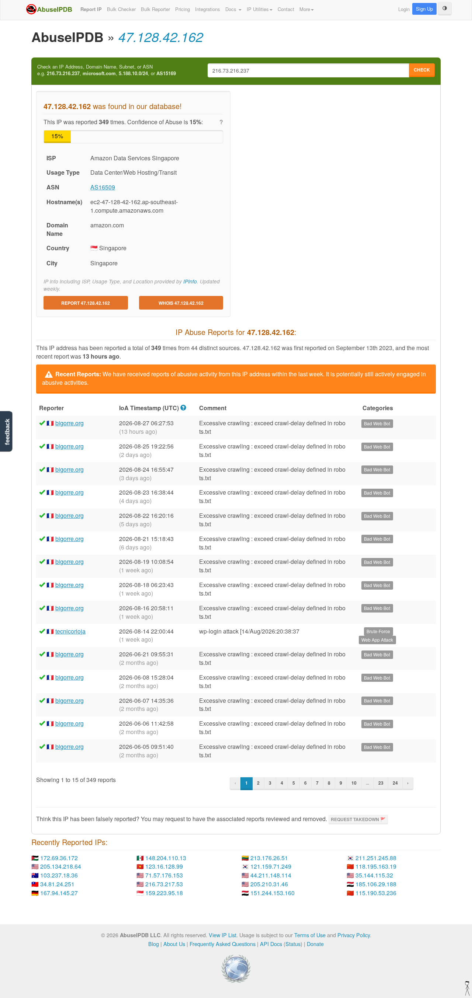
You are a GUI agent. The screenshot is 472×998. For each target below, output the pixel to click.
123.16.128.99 (164, 866)
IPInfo (190, 281)
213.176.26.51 (269, 858)
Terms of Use (310, 935)
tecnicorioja (70, 631)
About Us (174, 944)
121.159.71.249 (270, 866)
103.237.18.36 (59, 875)
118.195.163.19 (375, 866)
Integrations (207, 9)
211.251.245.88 (375, 858)
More (304, 9)
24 (395, 782)
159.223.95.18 (164, 893)
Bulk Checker (121, 9)
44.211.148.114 (270, 875)
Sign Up (424, 8)
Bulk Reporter (155, 9)
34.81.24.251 (57, 884)
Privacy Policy (353, 935)
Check (422, 69)
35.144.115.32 (374, 875)
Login (404, 9)
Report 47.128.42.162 (85, 303)
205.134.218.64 (60, 866)
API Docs (271, 944)
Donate (315, 944)
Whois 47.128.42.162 (181, 303)
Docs (231, 9)
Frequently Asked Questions (223, 944)
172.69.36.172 (59, 858)
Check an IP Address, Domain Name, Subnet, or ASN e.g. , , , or (106, 70)
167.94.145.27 (59, 893)
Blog (153, 944)
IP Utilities (258, 9)
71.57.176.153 (164, 875)
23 (381, 782)
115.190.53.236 (375, 893)
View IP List (222, 935)
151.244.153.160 (272, 893)
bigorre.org (69, 423)
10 (354, 782)
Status (293, 944)
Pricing (182, 9)
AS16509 (102, 187)
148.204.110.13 (165, 858)
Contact (286, 9)
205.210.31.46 (269, 884)
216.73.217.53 (164, 884)
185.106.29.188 (375, 884)
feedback (7, 432)
